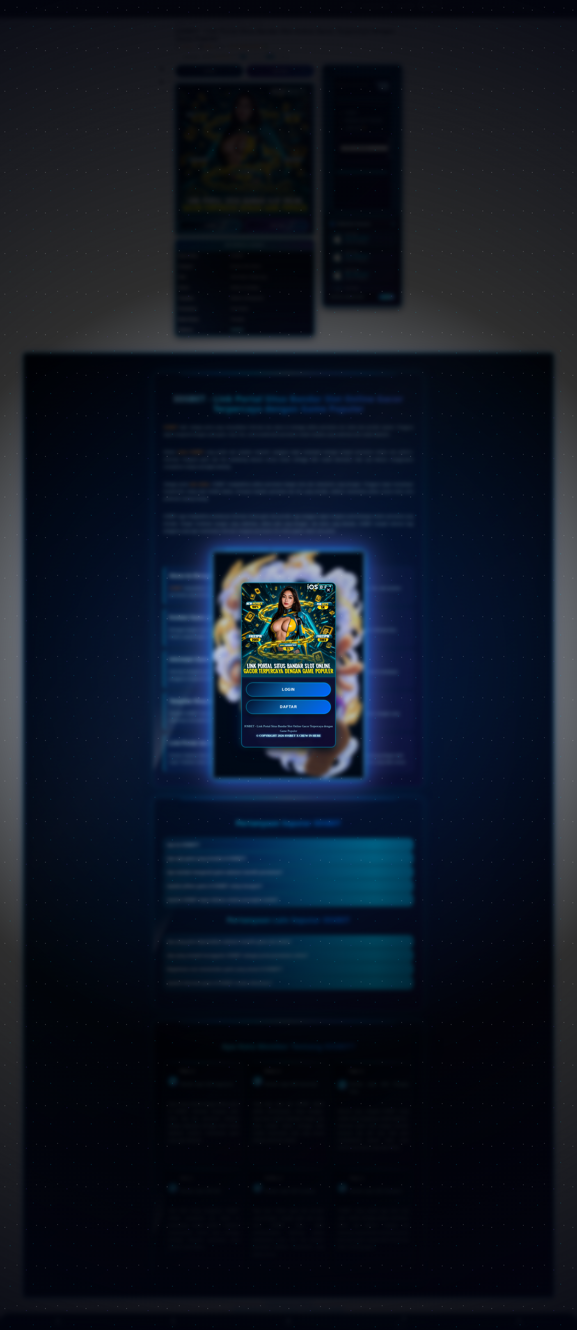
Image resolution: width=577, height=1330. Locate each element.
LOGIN (288, 689)
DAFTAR (288, 707)
